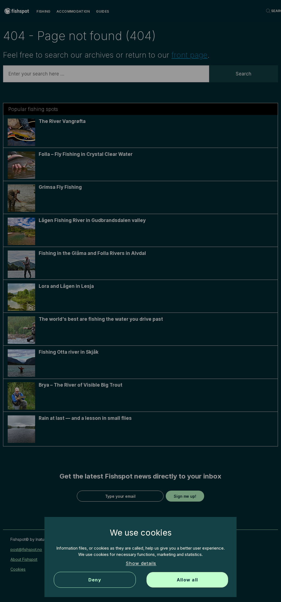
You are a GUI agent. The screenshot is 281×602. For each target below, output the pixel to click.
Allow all (187, 580)
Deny (94, 580)
